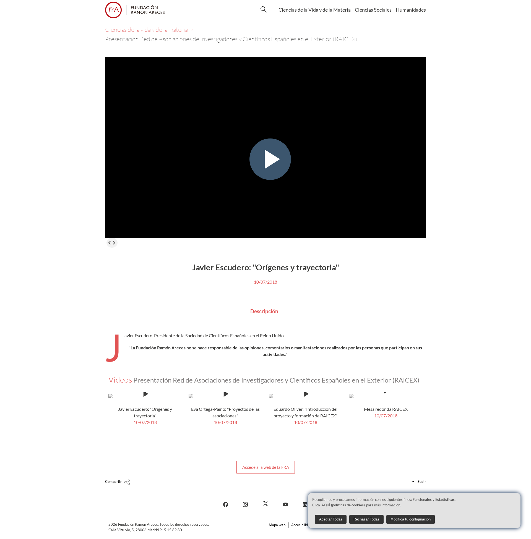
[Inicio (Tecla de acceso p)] (135, 10)
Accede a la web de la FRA (265, 467)
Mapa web (277, 525)
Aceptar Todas (330, 519)
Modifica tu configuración (411, 519)
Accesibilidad (301, 525)
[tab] (264, 311)
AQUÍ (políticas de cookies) (343, 505)
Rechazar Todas (366, 519)
